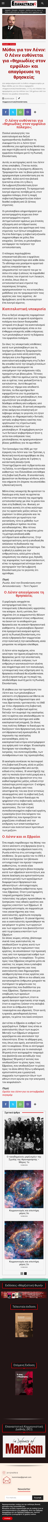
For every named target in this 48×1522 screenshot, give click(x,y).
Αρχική (7, 10)
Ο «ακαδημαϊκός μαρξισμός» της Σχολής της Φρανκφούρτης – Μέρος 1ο (24, 1159)
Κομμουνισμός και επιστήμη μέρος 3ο (24, 1212)
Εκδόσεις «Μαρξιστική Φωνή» (24, 1285)
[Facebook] (5, 112)
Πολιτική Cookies (23, 1512)
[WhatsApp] (20, 112)
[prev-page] (21, 1273)
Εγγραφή (37, 1498)
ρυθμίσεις (24, 1510)
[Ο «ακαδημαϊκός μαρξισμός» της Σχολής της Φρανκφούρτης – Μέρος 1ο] (24, 1135)
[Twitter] (13, 112)
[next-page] (25, 1273)
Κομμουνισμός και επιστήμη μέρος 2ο (24, 1263)
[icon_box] (16, 1479)
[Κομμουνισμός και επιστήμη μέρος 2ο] (24, 1240)
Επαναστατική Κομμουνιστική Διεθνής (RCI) (24, 1428)
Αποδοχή (7, 1518)
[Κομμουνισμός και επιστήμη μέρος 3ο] (24, 1189)
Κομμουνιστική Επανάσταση (15, 102)
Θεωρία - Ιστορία (18, 10)
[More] (35, 112)
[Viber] (27, 112)
